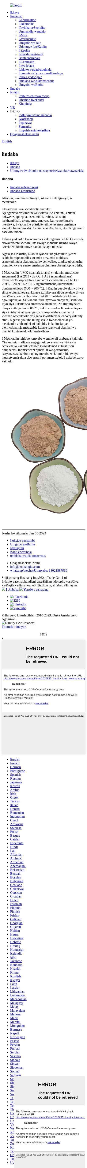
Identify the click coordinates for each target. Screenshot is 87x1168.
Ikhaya (14, 12)
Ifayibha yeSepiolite (32, 27)
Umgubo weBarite (31, 84)
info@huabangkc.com (25, 566)
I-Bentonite (26, 24)
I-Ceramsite (26, 62)
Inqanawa (25, 122)
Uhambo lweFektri (31, 100)
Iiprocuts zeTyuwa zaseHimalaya (41, 73)
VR (12, 107)
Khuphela (25, 103)
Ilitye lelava (26, 65)
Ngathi (14, 92)
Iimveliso (16, 16)
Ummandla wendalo (32, 31)
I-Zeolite (24, 50)
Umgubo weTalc (30, 43)
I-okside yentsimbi (31, 54)
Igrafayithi (17, 548)
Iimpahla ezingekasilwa (34, 130)
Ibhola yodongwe (30, 77)
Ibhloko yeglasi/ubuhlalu (35, 69)
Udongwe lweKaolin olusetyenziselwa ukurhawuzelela (47, 170)
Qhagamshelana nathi (24, 134)
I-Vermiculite (27, 39)
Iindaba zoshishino (22, 191)
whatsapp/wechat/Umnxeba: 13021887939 (38, 570)
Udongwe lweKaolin (33, 46)
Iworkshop (26, 119)
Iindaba (15, 88)
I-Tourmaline (27, 20)
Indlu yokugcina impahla (35, 115)
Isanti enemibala (29, 58)
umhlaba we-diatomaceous (36, 81)
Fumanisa (25, 126)
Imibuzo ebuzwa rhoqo (34, 96)
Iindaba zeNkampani (24, 187)
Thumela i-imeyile (14, 626)
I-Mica (23, 35)
